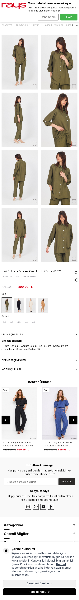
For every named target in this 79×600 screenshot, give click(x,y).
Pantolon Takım (62, 25)
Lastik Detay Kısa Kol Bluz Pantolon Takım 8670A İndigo (58, 444)
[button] (6, 420)
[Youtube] (43, 507)
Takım (46, 25)
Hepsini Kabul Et (39, 591)
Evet (69, 17)
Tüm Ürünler (22, 25)
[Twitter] (36, 507)
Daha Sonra (48, 17)
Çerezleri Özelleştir (39, 583)
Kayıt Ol (67, 481)
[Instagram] (28, 507)
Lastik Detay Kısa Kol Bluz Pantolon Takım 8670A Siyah (18, 444)
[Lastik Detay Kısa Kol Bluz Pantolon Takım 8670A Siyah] (19, 413)
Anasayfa (7, 25)
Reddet (61, 564)
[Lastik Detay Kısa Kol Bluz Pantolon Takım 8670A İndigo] (59, 413)
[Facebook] (51, 507)
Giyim (36, 25)
